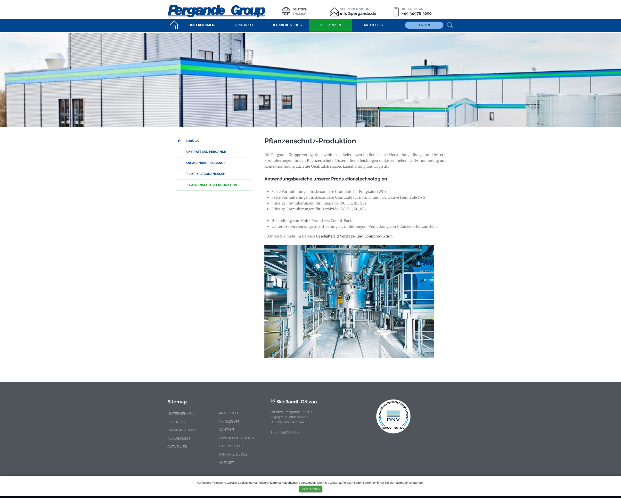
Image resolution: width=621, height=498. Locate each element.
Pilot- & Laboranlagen (206, 174)
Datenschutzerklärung (285, 482)
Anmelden (228, 413)
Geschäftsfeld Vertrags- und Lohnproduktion (354, 236)
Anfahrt (226, 463)
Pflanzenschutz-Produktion (211, 185)
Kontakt (227, 430)
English (299, 14)
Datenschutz (231, 446)
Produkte (176, 422)
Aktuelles (177, 447)
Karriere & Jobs (181, 430)
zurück (192, 141)
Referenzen (178, 438)
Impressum (229, 421)
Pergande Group (224, 10)
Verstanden (311, 489)
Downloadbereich (236, 438)
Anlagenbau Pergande (205, 163)
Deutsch (300, 9)
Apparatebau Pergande (206, 152)
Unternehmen (180, 414)
